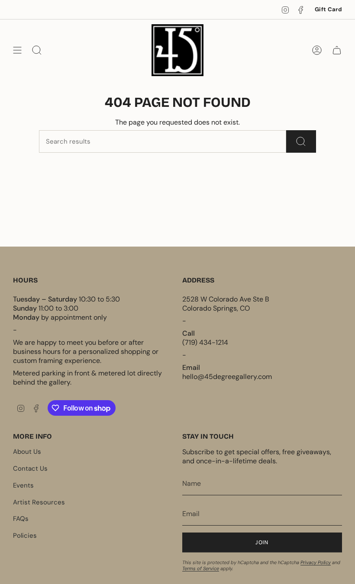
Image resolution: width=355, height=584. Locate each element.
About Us (27, 451)
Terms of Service (200, 568)
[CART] (337, 50)
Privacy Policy (315, 562)
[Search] (301, 141)
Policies (25, 535)
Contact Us (30, 468)
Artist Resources (39, 502)
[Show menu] (17, 50)
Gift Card (328, 9)
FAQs (21, 518)
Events (23, 485)
